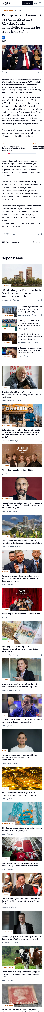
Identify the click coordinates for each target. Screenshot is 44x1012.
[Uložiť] (41, 72)
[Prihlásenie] (35, 3)
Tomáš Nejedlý (6, 300)
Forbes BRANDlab (24, 342)
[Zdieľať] (38, 72)
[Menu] (40, 3)
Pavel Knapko (6, 511)
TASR (20, 329)
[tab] (9, 153)
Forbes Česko (6, 655)
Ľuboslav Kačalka (24, 315)
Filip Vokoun (6, 907)
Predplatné (27, 3)
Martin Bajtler (6, 942)
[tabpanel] (16, 147)
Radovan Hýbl (6, 763)
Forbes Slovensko (8, 400)
